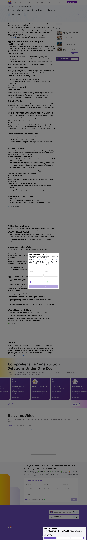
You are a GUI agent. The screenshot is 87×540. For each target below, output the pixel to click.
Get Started (43, 286)
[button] (85, 528)
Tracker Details (51, 535)
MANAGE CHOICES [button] (77, 537)
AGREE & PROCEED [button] (50, 537)
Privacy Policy (46, 535)
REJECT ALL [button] (63, 537)
